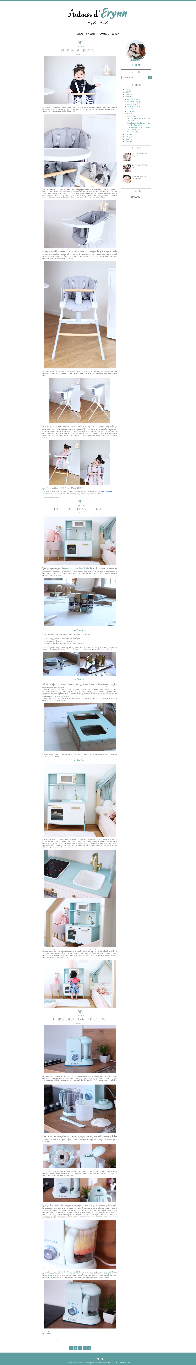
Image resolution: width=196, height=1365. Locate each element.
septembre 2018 (132, 106)
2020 (127, 94)
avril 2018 (130, 116)
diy (80, 513)
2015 (127, 139)
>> (89, 1348)
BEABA (52, 109)
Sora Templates (98, 1355)
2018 (127, 97)
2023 (127, 89)
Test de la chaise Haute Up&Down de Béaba (80, 50)
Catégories (91, 34)
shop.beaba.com (106, 492)
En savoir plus (121, 1363)
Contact (115, 34)
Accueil (80, 34)
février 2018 (131, 132)
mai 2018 (130, 114)
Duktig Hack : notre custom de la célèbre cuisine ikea (80, 509)
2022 (127, 92)
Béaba (48, 1333)
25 (84, 1348)
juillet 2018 (131, 111)
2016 (127, 137)
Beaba (48, 490)
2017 (127, 134)
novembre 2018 (132, 102)
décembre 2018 (132, 99)
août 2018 (130, 109)
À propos (104, 34)
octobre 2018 (131, 104)
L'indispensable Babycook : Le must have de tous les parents (79, 1019)
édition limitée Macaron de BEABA (69, 1272)
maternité (79, 54)
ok (129, 1363)
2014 (127, 141)
